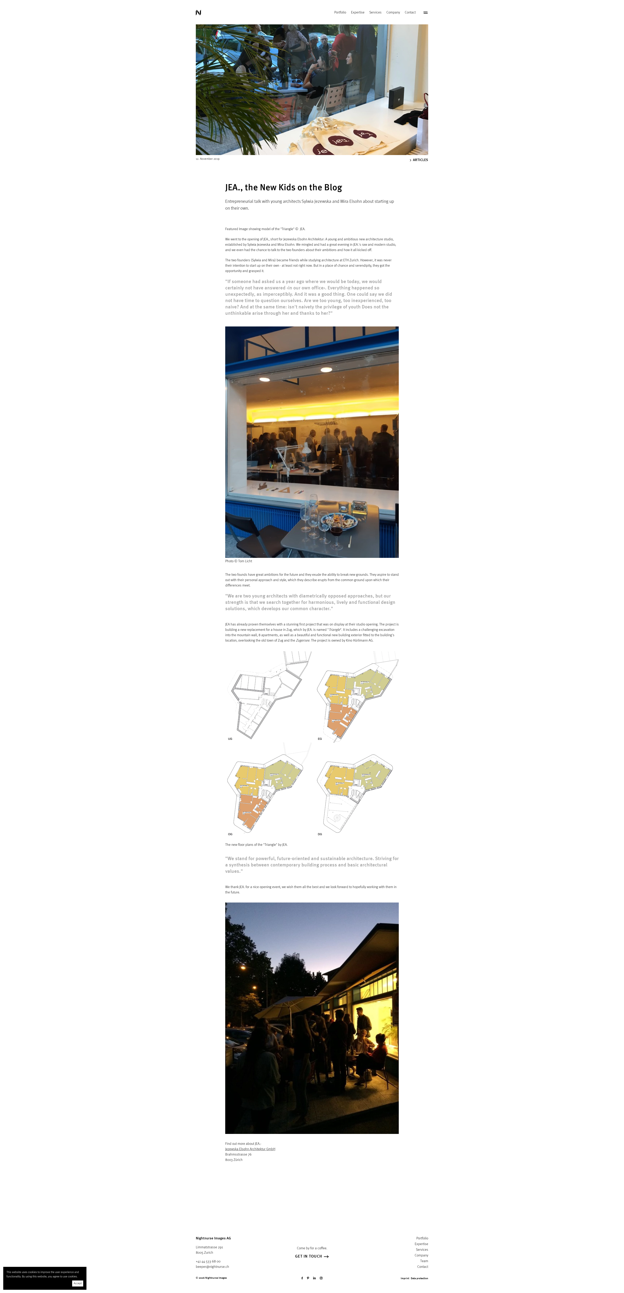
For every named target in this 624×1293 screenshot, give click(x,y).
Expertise (357, 12)
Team (424, 1261)
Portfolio (340, 12)
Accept (78, 1283)
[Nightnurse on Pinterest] (308, 1278)
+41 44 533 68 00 (208, 1261)
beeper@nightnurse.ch (212, 1267)
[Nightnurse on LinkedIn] (314, 1278)
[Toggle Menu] (425, 12)
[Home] (198, 12)
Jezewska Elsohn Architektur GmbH (250, 1149)
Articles (420, 160)
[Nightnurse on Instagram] (321, 1278)
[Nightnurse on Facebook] (302, 1278)
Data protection (419, 1278)
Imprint (405, 1278)
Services (375, 12)
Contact (410, 12)
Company (393, 12)
